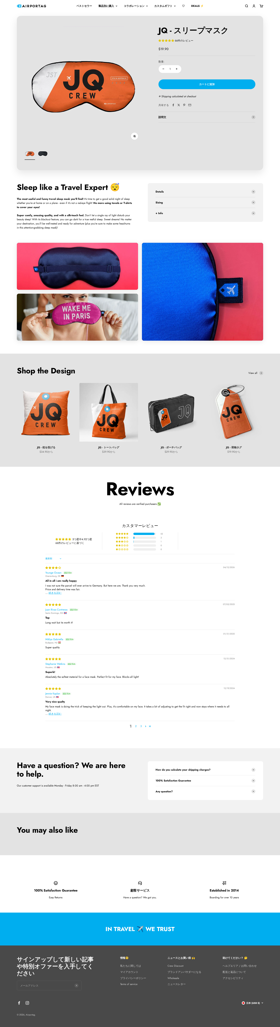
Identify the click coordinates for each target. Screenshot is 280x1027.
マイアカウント (129, 972)
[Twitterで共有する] (178, 105)
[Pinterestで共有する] (184, 105)
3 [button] (141, 726)
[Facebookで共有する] (173, 105)
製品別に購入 (106, 6)
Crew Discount (175, 966)
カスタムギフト (163, 6)
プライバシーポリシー (133, 978)
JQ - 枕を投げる (46, 447)
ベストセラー (84, 6)
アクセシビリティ (233, 978)
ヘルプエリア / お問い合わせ (240, 966)
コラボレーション (134, 6)
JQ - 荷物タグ (234, 447)
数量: (161, 61)
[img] (53, 568)
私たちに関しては (130, 966)
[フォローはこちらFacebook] (19, 1003)
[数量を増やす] (176, 69)
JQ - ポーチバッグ (171, 447)
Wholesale (173, 978)
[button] (166, 40)
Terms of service (128, 984)
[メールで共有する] (189, 105)
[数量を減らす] (163, 69)
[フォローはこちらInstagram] (27, 1003)
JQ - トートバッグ (108, 447)
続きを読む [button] (55, 593)
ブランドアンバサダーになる (184, 972)
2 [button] (136, 726)
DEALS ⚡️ (197, 6)
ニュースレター (177, 984)
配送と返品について (234, 972)
